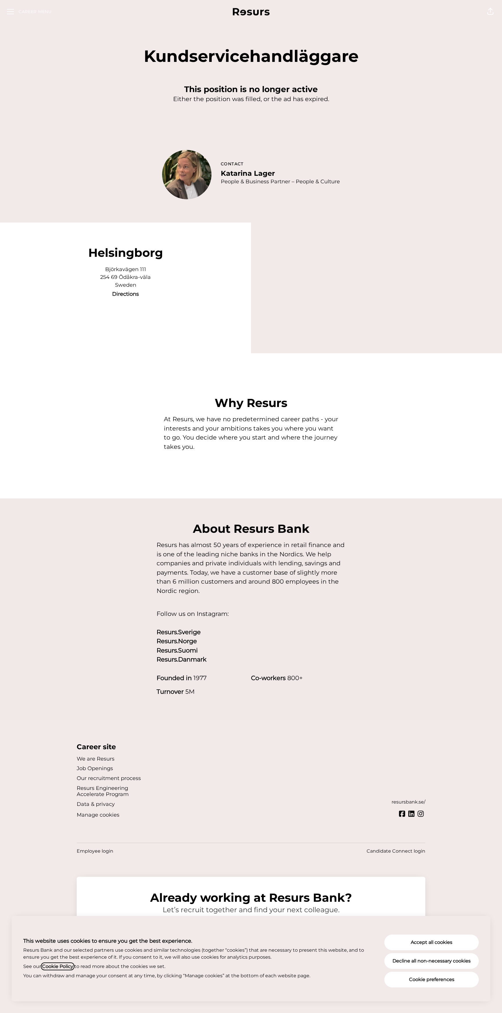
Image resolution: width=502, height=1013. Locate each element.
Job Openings (95, 768)
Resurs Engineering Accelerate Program (103, 791)
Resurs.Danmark (182, 659)
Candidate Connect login (396, 851)
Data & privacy (96, 804)
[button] (490, 11)
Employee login (95, 851)
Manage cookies (98, 815)
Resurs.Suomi (177, 650)
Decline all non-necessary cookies (431, 961)
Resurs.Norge (177, 641)
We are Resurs (95, 759)
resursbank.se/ (408, 802)
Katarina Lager (248, 173)
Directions (125, 294)
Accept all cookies (431, 942)
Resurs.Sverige (179, 632)
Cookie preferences (431, 979)
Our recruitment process (109, 778)
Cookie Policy (57, 966)
